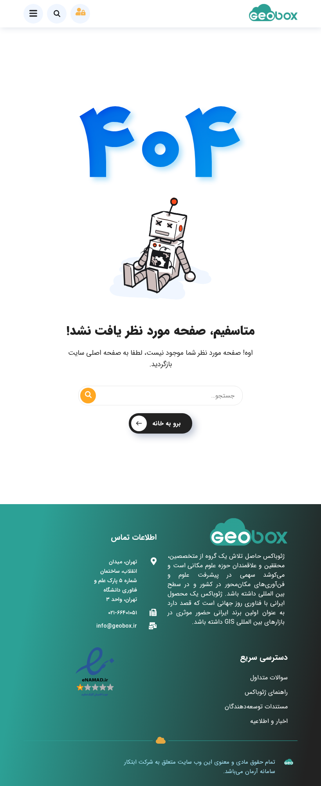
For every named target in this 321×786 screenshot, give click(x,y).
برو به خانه (166, 423)
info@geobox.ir (116, 626)
